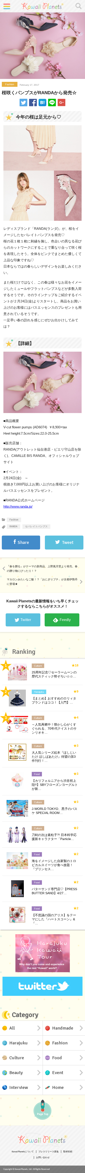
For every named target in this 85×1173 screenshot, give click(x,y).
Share (23, 542)
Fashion (9, 84)
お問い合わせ (43, 1157)
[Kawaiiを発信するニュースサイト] (42, 6)
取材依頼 (67, 1152)
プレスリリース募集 (48, 1152)
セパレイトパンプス (36, 526)
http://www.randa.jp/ (17, 506)
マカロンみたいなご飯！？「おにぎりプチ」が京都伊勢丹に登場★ (42, 581)
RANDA (13, 526)
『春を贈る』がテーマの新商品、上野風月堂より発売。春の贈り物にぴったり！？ (42, 568)
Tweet (67, 542)
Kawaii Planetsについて (23, 1152)
